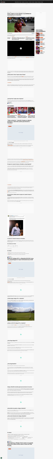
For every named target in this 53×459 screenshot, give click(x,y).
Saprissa (23, 76)
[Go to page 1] (20, 40)
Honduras (10, 12)
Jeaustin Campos (23, 161)
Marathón (15, 324)
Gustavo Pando (10, 142)
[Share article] (33, 33)
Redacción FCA (10, 33)
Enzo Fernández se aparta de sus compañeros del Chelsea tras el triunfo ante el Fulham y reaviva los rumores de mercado (23, 0)
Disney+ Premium (28, 324)
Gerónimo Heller (10, 278)
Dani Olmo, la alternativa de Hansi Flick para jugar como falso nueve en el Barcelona (38, 0)
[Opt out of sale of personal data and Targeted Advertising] (1, 458)
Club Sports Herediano (10, 145)
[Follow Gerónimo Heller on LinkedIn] (13, 278)
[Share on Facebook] (8, 103)
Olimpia (15, 56)
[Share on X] (7, 103)
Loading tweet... (9, 82)
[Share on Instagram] (9, 103)
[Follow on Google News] (32, 33)
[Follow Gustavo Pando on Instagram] (13, 142)
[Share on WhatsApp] (10, 103)
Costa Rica (10, 126)
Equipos (8, 12)
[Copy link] (11, 103)
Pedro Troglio (27, 57)
